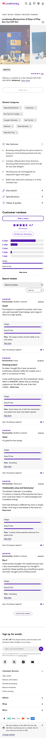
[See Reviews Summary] (23, 234)
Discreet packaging (9, 683)
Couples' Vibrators (10, 120)
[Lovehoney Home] (10, 3)
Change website (8, 734)
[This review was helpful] (41, 350)
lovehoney (34, 14)
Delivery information (9, 680)
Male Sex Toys (9, 132)
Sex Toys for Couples (11, 114)
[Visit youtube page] (32, 662)
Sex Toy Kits (26, 14)
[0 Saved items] (34, 3)
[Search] (26, 3)
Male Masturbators (11, 108)
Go (41, 649)
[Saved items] (43, 22)
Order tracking (7, 691)
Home (4, 14)
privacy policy (22, 655)
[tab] (23, 681)
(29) (42, 73)
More (4, 710)
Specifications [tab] (12, 196)
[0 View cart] (38, 3)
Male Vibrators (23, 126)
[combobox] (35, 290)
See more (23, 272)
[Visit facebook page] (5, 662)
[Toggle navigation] (43, 3)
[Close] (42, 725)
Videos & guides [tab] (13, 202)
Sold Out (23, 90)
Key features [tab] (12, 144)
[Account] (30, 3)
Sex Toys (10, 14)
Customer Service (10, 671)
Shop (4, 704)
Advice (5, 698)
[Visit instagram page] (23, 662)
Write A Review (23, 218)
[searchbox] (20, 285)
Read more (14, 387)
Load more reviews (23, 613)
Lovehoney (23, 9)
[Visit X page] (14, 662)
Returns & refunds (9, 687)
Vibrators (18, 14)
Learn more (25, 80)
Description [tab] (11, 190)
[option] (15, 44)
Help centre (6, 676)
